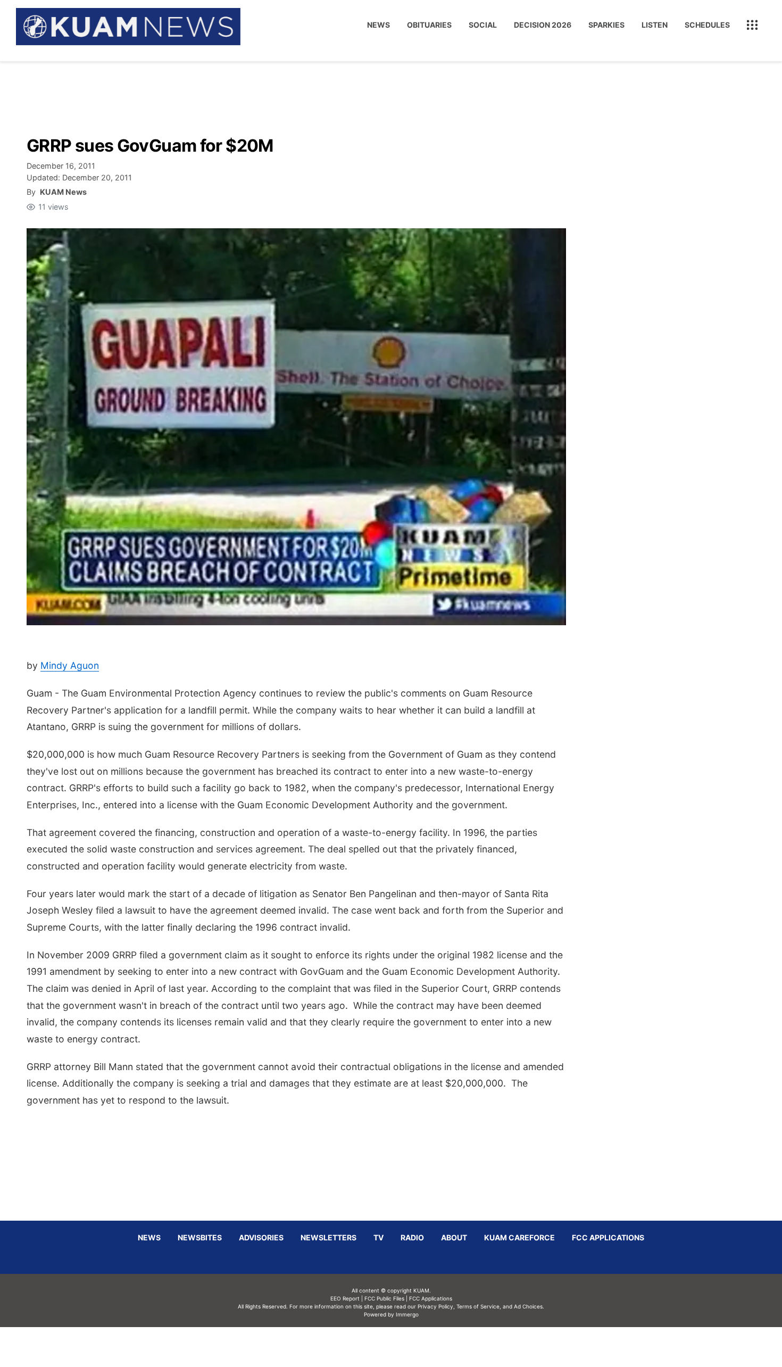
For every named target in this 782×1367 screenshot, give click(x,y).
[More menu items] (752, 25)
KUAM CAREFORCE (519, 1237)
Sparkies (606, 24)
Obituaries (429, 24)
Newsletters (328, 1237)
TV (378, 1237)
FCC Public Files (384, 1298)
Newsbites (200, 1237)
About (454, 1237)
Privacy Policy (435, 1306)
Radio (412, 1237)
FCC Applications (608, 1237)
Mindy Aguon (69, 665)
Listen (655, 24)
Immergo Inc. (407, 1347)
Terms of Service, (478, 1306)
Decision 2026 (542, 24)
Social (483, 24)
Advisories (261, 1237)
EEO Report (345, 1298)
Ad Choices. (529, 1306)
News (378, 24)
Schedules (707, 24)
